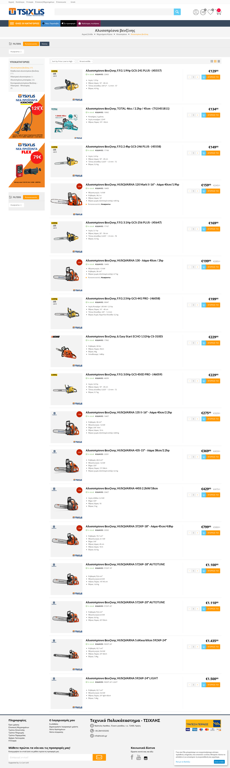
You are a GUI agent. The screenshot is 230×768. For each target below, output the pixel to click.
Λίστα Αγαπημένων (57, 729)
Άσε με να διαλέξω (183, 762)
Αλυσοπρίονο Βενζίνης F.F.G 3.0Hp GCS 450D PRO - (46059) (124, 374)
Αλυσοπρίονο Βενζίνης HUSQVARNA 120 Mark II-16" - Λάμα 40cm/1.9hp (132, 184)
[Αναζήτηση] (177, 12)
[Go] (99, 757)
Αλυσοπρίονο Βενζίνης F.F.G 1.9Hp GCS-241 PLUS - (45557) (124, 70)
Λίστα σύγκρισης (56, 732)
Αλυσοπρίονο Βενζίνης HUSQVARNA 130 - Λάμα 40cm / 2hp (124, 260)
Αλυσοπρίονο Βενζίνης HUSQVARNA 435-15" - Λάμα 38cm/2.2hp (128, 450)
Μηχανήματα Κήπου (104, 34)
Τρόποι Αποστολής (17, 730)
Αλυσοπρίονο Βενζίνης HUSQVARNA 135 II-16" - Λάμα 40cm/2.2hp (129, 412)
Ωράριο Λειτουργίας (17, 738)
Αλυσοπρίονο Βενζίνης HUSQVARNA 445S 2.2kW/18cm (122, 488)
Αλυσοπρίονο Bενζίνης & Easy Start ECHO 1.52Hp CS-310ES (124, 336)
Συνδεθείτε (53, 724)
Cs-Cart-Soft (24, 762)
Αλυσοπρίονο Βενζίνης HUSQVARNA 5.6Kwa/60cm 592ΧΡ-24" (126, 640)
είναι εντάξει (219, 762)
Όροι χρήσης (14, 724)
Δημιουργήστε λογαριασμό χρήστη (63, 726)
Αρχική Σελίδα (87, 34)
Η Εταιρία (12, 740)
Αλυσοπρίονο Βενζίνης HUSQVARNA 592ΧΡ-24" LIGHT (122, 678)
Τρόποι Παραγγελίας (17, 735)
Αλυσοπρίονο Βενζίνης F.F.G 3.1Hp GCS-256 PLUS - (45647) (124, 222)
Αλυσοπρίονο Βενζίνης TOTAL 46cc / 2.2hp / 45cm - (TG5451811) (127, 108)
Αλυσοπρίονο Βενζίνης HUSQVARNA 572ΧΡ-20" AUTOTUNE (125, 602)
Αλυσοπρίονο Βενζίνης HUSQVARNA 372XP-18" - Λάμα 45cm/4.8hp (129, 526)
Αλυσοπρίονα (121, 34)
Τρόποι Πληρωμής (16, 732)
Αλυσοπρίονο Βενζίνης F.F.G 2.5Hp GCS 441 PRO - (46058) (123, 298)
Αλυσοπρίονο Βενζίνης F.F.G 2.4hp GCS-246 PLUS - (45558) (123, 146)
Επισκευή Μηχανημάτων (19, 727)
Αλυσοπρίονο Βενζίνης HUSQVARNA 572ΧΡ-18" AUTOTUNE (125, 564)
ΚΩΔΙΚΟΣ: (99, 74)
